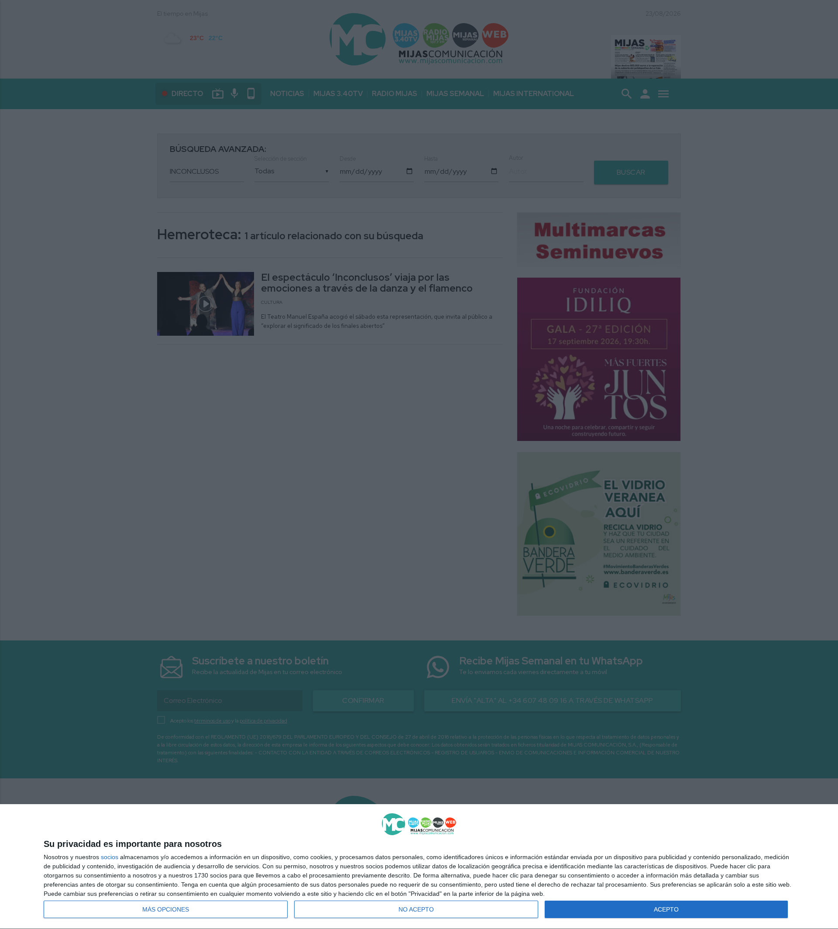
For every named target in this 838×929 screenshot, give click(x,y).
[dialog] (419, 867)
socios (109, 857)
